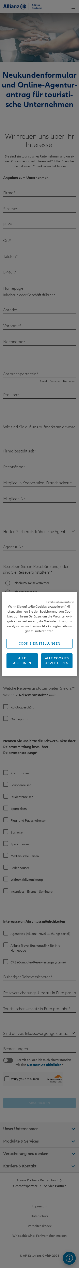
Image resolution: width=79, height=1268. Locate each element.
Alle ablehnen (22, 660)
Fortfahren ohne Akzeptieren (60, 602)
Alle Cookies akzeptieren (57, 660)
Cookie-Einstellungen (39, 644)
